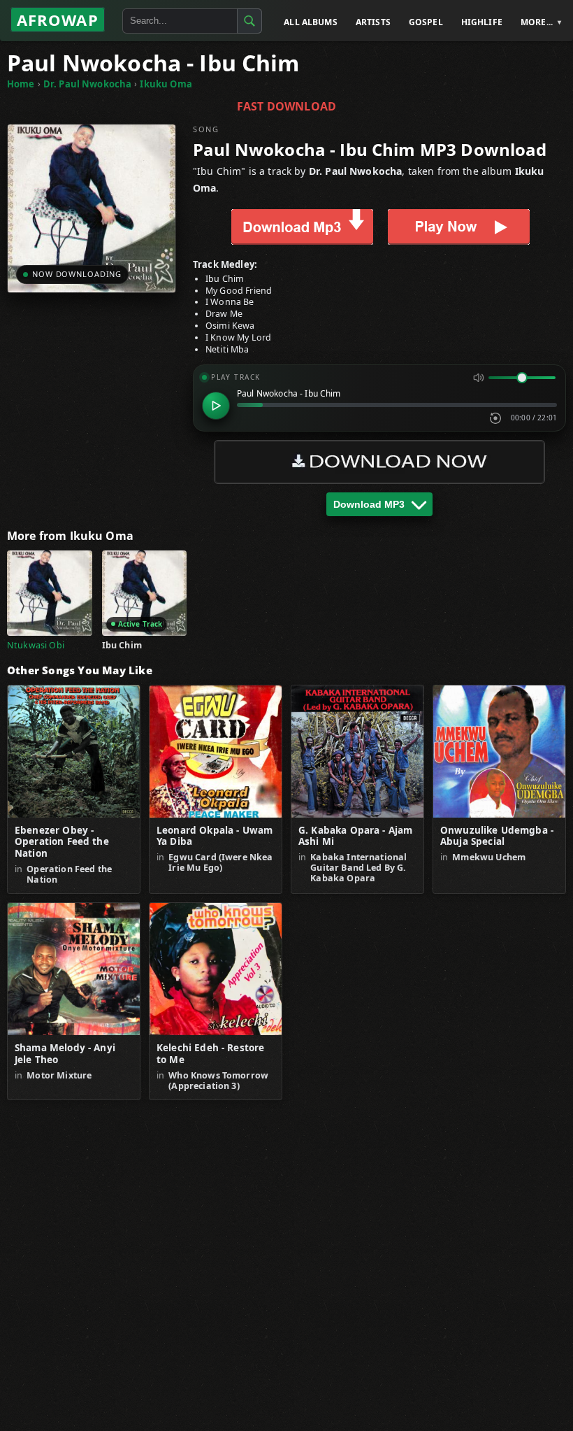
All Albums (311, 22)
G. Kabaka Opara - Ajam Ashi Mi (355, 836)
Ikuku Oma (165, 84)
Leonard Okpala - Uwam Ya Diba (215, 836)
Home (21, 84)
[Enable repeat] (495, 418)
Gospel (426, 22)
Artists (373, 22)
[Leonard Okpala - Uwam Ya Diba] (216, 751)
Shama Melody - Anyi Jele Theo (65, 1054)
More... (537, 22)
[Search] (249, 21)
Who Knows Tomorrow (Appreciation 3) (218, 1080)
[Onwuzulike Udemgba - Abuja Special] (499, 751)
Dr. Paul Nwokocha (87, 84)
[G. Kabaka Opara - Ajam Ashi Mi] (357, 751)
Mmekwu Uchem (488, 857)
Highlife (481, 22)
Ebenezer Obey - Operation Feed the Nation (62, 842)
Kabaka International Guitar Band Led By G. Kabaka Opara (358, 867)
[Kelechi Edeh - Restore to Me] (216, 969)
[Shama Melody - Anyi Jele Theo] (74, 969)
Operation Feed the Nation (69, 874)
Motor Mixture (59, 1075)
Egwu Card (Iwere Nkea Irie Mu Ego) (220, 862)
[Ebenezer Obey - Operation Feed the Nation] (74, 751)
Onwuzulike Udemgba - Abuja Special (496, 836)
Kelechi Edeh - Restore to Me (210, 1054)
